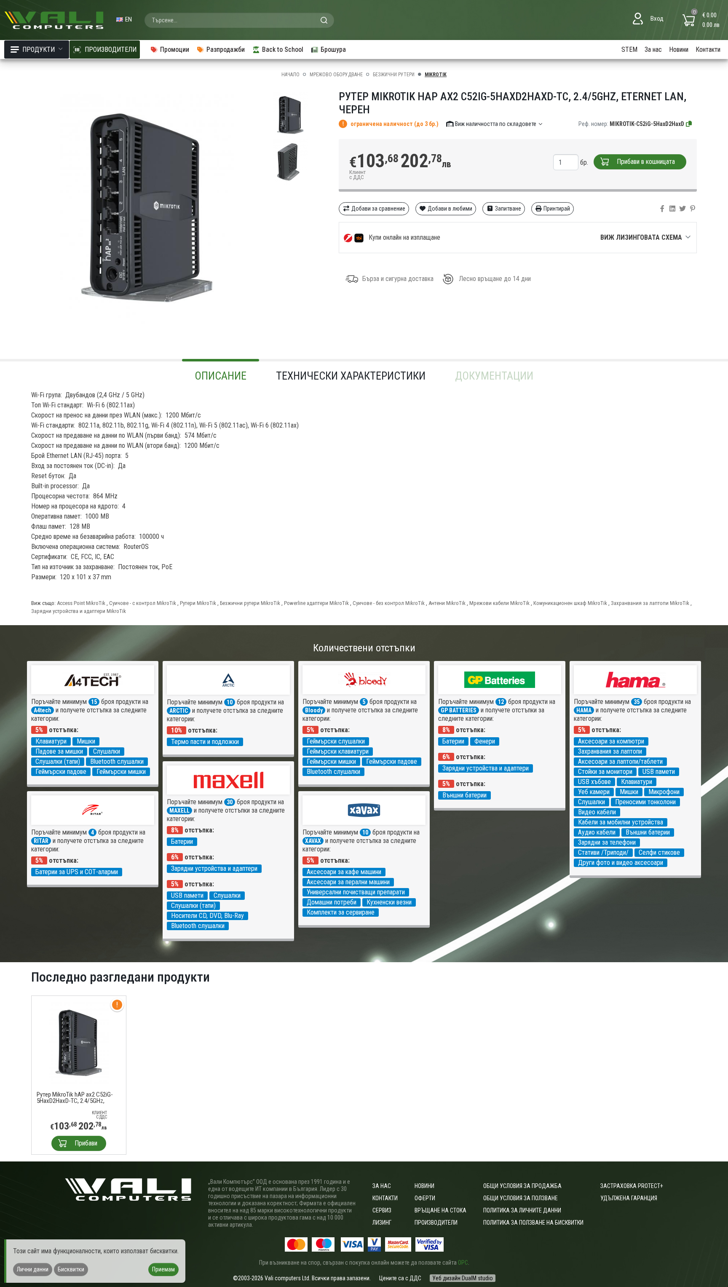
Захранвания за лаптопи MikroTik (650, 603)
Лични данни (32, 1269)
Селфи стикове (659, 852)
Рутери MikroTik (198, 603)
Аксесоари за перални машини (348, 882)
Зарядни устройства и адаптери (485, 768)
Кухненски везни (389, 902)
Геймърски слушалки (336, 741)
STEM (629, 49)
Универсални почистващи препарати (356, 892)
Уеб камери (594, 792)
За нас (653, 49)
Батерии (453, 741)
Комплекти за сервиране (341, 912)
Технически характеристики (351, 375)
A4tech (42, 710)
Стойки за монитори (605, 772)
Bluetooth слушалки (117, 761)
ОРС (463, 1262)
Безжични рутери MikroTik (250, 603)
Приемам (163, 1269)
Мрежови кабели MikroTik (499, 603)
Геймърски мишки (121, 772)
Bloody (314, 710)
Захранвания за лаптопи (610, 751)
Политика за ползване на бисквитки (533, 1222)
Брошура (333, 49)
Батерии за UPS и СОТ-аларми (76, 872)
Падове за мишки (59, 751)
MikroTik (436, 75)
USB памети (658, 772)
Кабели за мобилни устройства (620, 822)
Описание (220, 375)
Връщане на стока (440, 1210)
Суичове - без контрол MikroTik (389, 603)
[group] (147, 208)
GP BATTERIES (458, 710)
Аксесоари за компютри (611, 741)
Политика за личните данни (522, 1210)
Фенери (484, 741)
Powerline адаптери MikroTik (316, 603)
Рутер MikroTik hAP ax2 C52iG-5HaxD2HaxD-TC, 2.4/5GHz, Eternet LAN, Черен (75, 1098)
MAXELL (179, 810)
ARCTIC (178, 710)
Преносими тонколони (645, 802)
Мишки (86, 741)
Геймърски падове (60, 772)
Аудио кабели (597, 832)
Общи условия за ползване (520, 1198)
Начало (290, 75)
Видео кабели (597, 812)
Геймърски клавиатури (338, 751)
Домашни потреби (331, 902)
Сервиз (381, 1210)
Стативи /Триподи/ (603, 852)
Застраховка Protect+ (631, 1186)
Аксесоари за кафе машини (344, 872)
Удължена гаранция (628, 1198)
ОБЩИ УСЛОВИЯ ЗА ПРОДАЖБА (522, 1186)
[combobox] (239, 20)
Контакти (708, 49)
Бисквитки (71, 1269)
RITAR (41, 840)
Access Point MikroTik (81, 603)
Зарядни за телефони (607, 842)
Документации (494, 375)
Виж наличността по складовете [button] (496, 123)
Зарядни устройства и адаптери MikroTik (78, 611)
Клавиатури (51, 741)
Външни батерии (464, 795)
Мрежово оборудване (336, 75)
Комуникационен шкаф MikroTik (570, 603)
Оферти (425, 1198)
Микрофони (664, 792)
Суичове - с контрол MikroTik (142, 603)
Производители (436, 1222)
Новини (678, 49)
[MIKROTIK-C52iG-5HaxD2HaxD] (689, 123)
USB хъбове (594, 782)
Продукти (38, 49)
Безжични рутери (394, 75)
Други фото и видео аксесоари (620, 863)
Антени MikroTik (447, 603)
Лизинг (381, 1222)
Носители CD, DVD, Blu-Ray (207, 916)
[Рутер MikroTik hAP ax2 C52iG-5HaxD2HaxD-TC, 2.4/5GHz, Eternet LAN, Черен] (79, 1042)
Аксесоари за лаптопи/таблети (620, 761)
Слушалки (106, 751)
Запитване (507, 208)
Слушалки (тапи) (57, 761)
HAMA (584, 710)
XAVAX (313, 840)
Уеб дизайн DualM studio (462, 1278)
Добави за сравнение (377, 208)
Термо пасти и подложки (205, 742)
